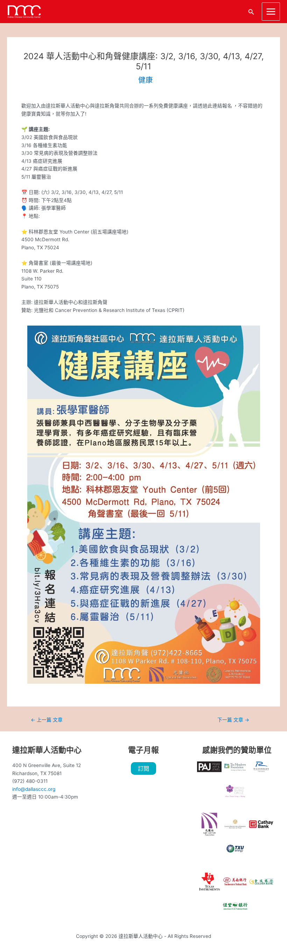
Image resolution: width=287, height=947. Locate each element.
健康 (145, 80)
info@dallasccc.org (33, 789)
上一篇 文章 (47, 720)
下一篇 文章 (233, 720)
